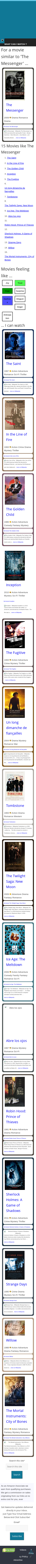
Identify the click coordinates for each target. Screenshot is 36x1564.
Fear (7, 291)
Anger (20, 307)
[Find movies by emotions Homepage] (2, 40)
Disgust (20, 299)
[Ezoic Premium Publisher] (8, 1551)
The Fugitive (13, 179)
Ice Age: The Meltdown (18, 211)
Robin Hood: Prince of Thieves (19, 225)
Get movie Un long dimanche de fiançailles (15, 749)
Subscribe (17, 1536)
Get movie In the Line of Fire (11, 456)
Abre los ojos (14, 216)
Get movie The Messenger (11, 126)
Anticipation (7, 316)
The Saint (11, 158)
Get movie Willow (8, 1356)
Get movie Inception (9, 601)
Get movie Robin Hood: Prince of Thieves (15, 1138)
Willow (11, 248)
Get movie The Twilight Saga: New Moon (15, 903)
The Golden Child (15, 168)
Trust (20, 283)
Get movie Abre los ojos (10, 1057)
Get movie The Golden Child (11, 531)
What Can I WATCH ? (15, 44)
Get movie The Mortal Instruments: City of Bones (17, 1438)
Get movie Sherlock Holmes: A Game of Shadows (17, 1227)
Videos (23, 1550)
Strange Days (14, 242)
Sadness (7, 300)
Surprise (20, 291)
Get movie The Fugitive (10, 669)
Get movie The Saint (9, 380)
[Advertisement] (18, 19)
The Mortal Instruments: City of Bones (19, 258)
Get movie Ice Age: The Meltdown (13, 984)
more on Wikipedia (21, 138)
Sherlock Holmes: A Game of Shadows (18, 235)
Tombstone (12, 197)
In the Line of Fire (15, 163)
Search (17, 1474)
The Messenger (15, 107)
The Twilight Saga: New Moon (19, 205)
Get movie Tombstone (9, 822)
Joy (7, 283)
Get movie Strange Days (10, 1300)
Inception (11, 174)
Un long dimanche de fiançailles (15, 190)
